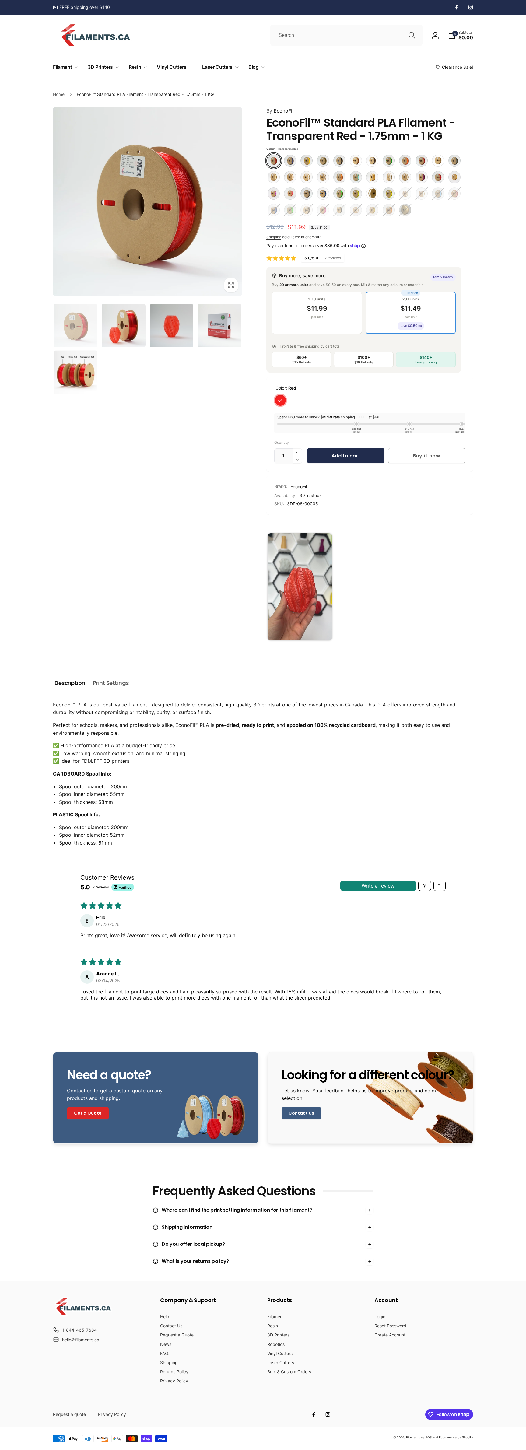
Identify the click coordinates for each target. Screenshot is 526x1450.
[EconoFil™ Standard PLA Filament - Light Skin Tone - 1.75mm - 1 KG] (290, 177)
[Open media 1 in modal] (147, 201)
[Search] (412, 35)
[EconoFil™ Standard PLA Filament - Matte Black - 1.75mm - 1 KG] (306, 210)
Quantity (281, 442)
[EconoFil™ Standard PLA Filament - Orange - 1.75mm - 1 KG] (339, 177)
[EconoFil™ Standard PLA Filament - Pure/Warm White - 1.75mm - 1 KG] (405, 177)
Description (69, 683)
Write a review (378, 886)
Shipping (273, 237)
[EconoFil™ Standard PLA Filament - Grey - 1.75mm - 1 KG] (454, 160)
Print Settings (111, 683)
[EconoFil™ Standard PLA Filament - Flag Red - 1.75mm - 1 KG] (421, 160)
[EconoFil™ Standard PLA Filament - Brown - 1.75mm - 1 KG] (356, 160)
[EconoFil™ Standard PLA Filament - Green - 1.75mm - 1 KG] (290, 210)
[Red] (280, 400)
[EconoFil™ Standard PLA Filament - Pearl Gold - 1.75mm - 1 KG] (372, 177)
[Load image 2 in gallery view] (124, 326)
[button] (460, 35)
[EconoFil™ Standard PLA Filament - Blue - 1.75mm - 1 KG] (273, 210)
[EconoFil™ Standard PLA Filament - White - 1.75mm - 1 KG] (372, 193)
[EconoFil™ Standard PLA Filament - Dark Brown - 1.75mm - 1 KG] (372, 160)
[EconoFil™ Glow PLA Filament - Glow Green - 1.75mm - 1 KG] (421, 193)
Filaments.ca (415, 1437)
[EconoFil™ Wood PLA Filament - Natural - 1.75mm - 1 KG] (405, 210)
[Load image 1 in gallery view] (75, 326)
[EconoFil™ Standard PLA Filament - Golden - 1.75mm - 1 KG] (438, 160)
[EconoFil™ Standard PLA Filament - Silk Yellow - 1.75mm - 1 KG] (372, 210)
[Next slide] (465, 587)
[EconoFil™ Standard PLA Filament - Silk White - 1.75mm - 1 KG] (356, 210)
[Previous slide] (273, 587)
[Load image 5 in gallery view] (75, 372)
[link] (81, 7)
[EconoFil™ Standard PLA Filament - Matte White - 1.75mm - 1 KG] (306, 177)
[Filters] (424, 886)
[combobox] (346, 35)
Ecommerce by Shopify (456, 1437)
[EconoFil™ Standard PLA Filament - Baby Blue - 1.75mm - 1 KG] (438, 193)
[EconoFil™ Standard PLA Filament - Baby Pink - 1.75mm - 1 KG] (454, 193)
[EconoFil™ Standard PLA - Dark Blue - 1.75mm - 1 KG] (290, 160)
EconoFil (279, 111)
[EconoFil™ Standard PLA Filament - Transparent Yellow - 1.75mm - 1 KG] (356, 193)
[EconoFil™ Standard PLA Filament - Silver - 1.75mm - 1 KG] (306, 193)
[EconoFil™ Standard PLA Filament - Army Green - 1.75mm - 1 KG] (323, 160)
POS (429, 1437)
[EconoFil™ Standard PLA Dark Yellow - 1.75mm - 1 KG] (306, 160)
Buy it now (426, 455)
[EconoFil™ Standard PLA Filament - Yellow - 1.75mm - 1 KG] (388, 193)
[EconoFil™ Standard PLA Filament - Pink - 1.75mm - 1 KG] (323, 210)
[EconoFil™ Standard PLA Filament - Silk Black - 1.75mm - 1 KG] (339, 210)
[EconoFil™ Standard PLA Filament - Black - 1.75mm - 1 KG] (339, 160)
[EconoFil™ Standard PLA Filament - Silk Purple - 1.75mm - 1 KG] (273, 193)
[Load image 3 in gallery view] (172, 326)
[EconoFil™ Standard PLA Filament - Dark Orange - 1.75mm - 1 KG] (405, 160)
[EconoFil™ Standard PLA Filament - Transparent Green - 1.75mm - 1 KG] (339, 193)
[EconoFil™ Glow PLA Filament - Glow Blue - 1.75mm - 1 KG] (405, 193)
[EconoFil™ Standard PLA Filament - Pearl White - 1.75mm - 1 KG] (388, 177)
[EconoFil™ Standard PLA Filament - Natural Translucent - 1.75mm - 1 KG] (323, 177)
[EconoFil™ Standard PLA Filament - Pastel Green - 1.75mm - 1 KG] (356, 177)
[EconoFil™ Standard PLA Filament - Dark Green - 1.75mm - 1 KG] (388, 160)
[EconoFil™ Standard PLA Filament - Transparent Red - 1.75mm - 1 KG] (273, 160)
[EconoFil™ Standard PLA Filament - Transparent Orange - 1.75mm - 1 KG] (388, 210)
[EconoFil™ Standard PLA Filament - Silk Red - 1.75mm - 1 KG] (290, 193)
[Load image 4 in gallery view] (219, 326)
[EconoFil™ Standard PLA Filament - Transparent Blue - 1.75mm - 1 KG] (323, 193)
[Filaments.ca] (83, 1315)
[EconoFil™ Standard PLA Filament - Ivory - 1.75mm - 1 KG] (273, 177)
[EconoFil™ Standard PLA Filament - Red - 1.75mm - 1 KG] (438, 177)
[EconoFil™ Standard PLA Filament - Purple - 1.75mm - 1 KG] (421, 177)
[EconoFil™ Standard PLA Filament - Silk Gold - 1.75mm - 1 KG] (454, 177)
